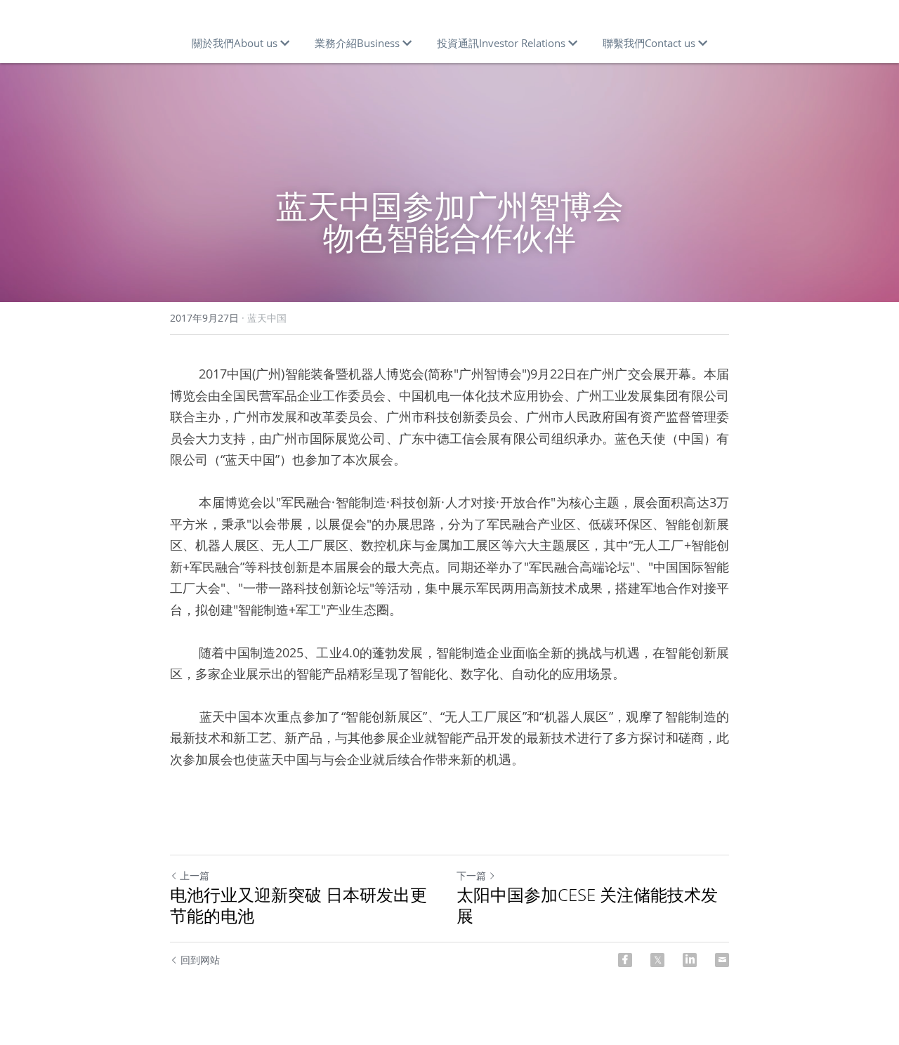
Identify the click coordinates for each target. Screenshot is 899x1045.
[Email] (722, 960)
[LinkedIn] (690, 960)
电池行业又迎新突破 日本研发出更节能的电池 (298, 905)
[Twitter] (657, 960)
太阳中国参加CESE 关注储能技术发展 (587, 905)
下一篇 (471, 875)
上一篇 (194, 875)
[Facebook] (625, 960)
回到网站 (200, 959)
